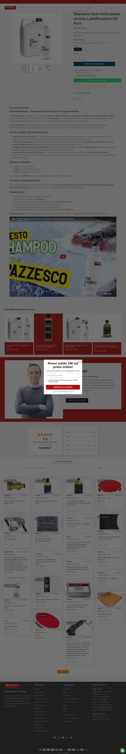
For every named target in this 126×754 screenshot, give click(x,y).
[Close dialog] (80, 361)
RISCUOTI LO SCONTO (63, 387)
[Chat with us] (122, 750)
